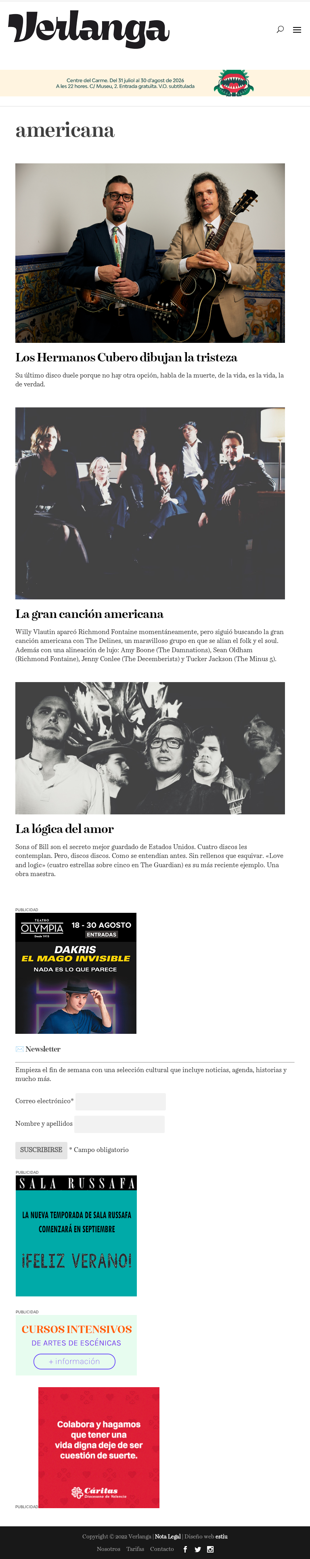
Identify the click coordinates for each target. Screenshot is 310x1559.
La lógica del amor (64, 830)
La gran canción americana (89, 615)
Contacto (162, 1549)
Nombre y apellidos (44, 1124)
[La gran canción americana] (150, 503)
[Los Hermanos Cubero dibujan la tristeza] (150, 253)
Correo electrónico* (45, 1101)
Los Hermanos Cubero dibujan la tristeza (126, 358)
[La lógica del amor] (150, 748)
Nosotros (108, 1549)
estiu (222, 1537)
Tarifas (135, 1549)
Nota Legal (168, 1537)
